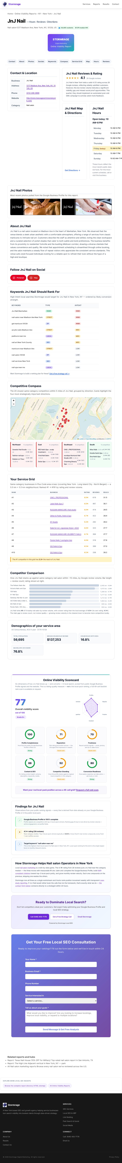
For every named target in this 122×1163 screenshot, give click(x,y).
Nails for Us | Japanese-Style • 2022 (64, 528)
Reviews (106, 61)
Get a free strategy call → (59, 374)
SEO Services (68, 1109)
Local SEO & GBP (69, 1113)
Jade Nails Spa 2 (56, 504)
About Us (6, 1137)
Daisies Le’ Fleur (18, 459)
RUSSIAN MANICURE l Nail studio (63, 510)
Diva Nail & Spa (95, 456)
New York (47, 13)
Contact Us (7, 1145)
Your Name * (31, 959)
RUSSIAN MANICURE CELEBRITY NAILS (65, 534)
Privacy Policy (114, 1157)
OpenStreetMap (91, 439)
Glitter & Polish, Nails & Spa (60, 516)
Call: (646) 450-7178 (71, 1137)
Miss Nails (93, 449)
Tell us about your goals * (37, 1008)
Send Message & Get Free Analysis (61, 1029)
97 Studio (54, 522)
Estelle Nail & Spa (96, 453)
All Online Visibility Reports (60, 1086)
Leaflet (81, 439)
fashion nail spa (18, 455)
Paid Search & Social (71, 1121)
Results (106, 4)
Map (88, 61)
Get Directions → (72, 170)
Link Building (68, 1117)
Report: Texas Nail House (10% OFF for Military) (29, 1060)
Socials (41, 61)
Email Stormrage (84, 917)
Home (10, 13)
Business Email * (33, 971)
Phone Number (32, 983)
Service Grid (77, 61)
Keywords (52, 61)
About (21, 61)
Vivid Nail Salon (43, 455)
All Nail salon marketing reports (22, 1066)
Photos (31, 61)
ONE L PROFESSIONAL (72, 449)
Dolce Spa (41, 461)
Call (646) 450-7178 (38, 917)
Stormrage (14, 4)
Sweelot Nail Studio (19, 449)
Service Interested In (34, 995)
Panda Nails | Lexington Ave (61, 540)
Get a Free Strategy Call (62, 917)
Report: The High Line (17, 1063)
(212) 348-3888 (32, 93)
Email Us (66, 1141)
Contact (115, 4)
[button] (13, 400)
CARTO (108, 439)
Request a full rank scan (87, 790)
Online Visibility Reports (25, 13)
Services (86, 4)
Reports (96, 4)
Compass (64, 61)
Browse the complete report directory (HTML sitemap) (25, 1086)
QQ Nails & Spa (56, 546)
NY (39, 13)
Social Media (68, 1125)
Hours (96, 61)
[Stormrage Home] (5, 4)
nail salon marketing (27, 868)
